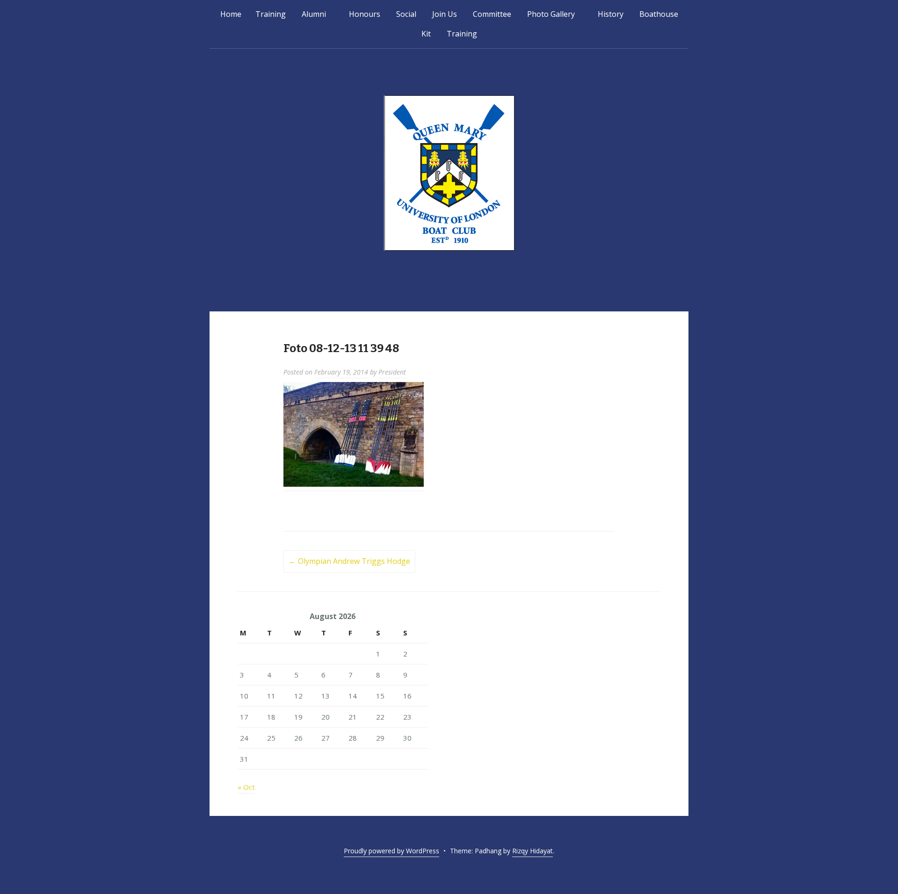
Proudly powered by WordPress (391, 850)
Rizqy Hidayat (532, 850)
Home (230, 14)
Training (270, 14)
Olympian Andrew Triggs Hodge (349, 561)
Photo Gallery (551, 14)
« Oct (246, 787)
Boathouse (658, 14)
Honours (364, 14)
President (392, 372)
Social (406, 14)
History (610, 14)
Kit (426, 34)
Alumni (314, 14)
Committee (492, 14)
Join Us (444, 14)
